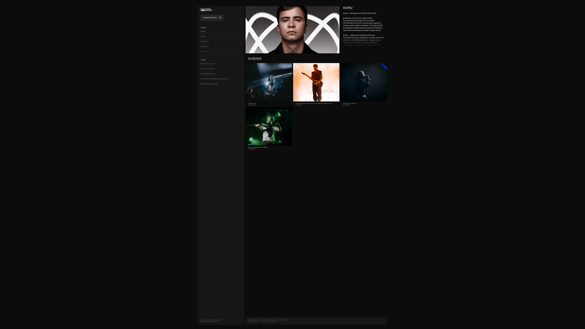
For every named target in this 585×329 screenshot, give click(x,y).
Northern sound (207, 64)
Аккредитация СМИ (208, 74)
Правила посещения (209, 84)
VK (201, 52)
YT (208, 52)
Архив (203, 36)
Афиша (203, 31)
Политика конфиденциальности (214, 79)
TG (205, 52)
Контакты (204, 47)
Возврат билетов (207, 69)
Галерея (203, 41)
